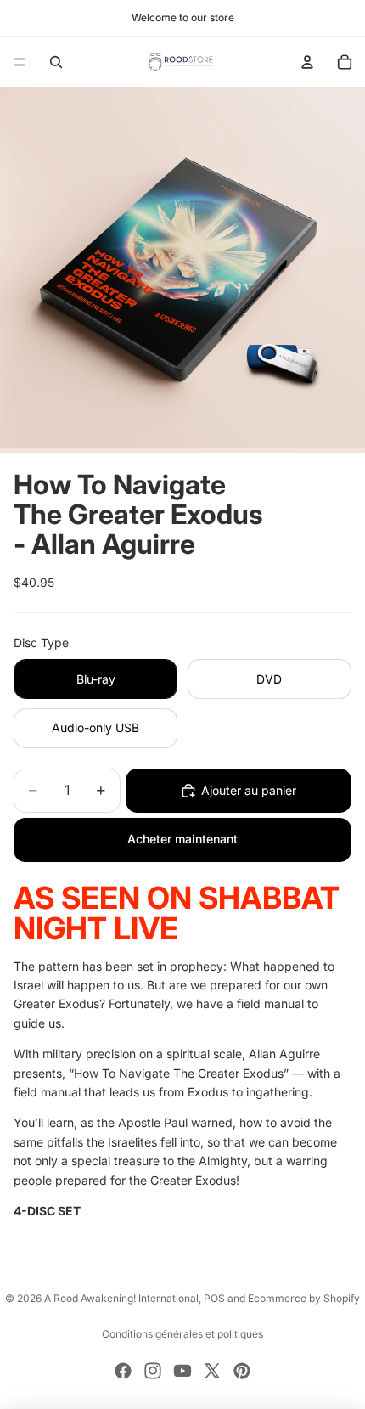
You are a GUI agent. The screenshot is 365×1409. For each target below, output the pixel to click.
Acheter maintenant (182, 838)
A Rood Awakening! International (121, 1298)
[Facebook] (123, 1371)
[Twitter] (212, 1371)
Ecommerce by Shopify (304, 1298)
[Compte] (307, 62)
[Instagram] (153, 1371)
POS (214, 1298)
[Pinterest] (242, 1371)
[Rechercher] (56, 62)
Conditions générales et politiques (182, 1333)
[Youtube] (182, 1371)
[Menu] (19, 62)
